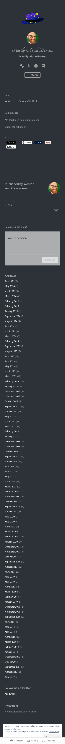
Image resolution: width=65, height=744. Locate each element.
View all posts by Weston (16, 188)
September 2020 (12, 506)
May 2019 (10, 581)
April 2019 (10, 586)
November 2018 (12, 611)
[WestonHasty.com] (21, 65)
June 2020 (10, 516)
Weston (11, 101)
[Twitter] (29, 65)
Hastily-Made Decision (32, 50)
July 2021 (9, 466)
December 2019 (12, 546)
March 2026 (10, 296)
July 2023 (9, 356)
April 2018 (10, 636)
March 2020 (10, 531)
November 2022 (12, 396)
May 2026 (10, 286)
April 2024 (10, 331)
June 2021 (10, 471)
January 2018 (11, 651)
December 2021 (12, 441)
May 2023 (10, 366)
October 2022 (11, 401)
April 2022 (10, 421)
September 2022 (12, 406)
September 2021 (12, 456)
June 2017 (10, 676)
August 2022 (11, 411)
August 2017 (11, 671)
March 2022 (10, 426)
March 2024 (10, 336)
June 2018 (10, 626)
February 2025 (12, 306)
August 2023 (11, 351)
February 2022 (12, 431)
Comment (50, 260)
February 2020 (12, 536)
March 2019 (10, 591)
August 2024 (11, 321)
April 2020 (10, 526)
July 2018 (9, 621)
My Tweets (10, 693)
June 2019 (10, 576)
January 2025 (11, 311)
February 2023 (12, 381)
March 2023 (10, 376)
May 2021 (10, 476)
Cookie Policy (54, 731)
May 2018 (10, 631)
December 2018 (12, 606)
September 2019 (12, 561)
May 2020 (10, 521)
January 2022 (11, 436)
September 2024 (12, 316)
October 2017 (11, 661)
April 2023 (10, 371)
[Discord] (43, 65)
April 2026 (10, 291)
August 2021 (11, 461)
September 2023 (12, 346)
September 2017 (12, 666)
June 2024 (10, 326)
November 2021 (12, 446)
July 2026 (9, 281)
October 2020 (11, 501)
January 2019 (11, 601)
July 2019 (9, 571)
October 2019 (11, 556)
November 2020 (12, 496)
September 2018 (12, 616)
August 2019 (11, 566)
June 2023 (10, 361)
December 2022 (12, 391)
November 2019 (12, 551)
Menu (34, 75)
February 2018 (12, 646)
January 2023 (11, 386)
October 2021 (11, 451)
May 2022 (10, 416)
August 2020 (11, 511)
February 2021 (12, 491)
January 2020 (11, 541)
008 (56, 211)
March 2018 (10, 641)
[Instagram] (36, 65)
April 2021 (10, 481)
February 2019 (12, 596)
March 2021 (10, 486)
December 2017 (12, 656)
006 (8, 206)
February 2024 (12, 341)
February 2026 (12, 301)
